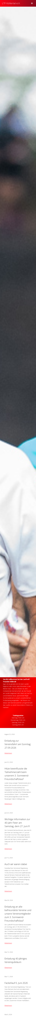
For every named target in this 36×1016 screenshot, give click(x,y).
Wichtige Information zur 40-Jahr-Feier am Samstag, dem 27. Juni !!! (17, 823)
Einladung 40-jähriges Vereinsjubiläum (16, 960)
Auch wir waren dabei (16, 864)
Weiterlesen (8, 753)
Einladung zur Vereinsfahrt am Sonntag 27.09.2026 (18, 744)
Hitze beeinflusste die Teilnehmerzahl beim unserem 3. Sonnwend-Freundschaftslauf (17, 774)
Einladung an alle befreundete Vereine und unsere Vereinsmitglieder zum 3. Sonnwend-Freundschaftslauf (18, 913)
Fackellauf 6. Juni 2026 (16, 982)
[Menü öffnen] (32, 3)
